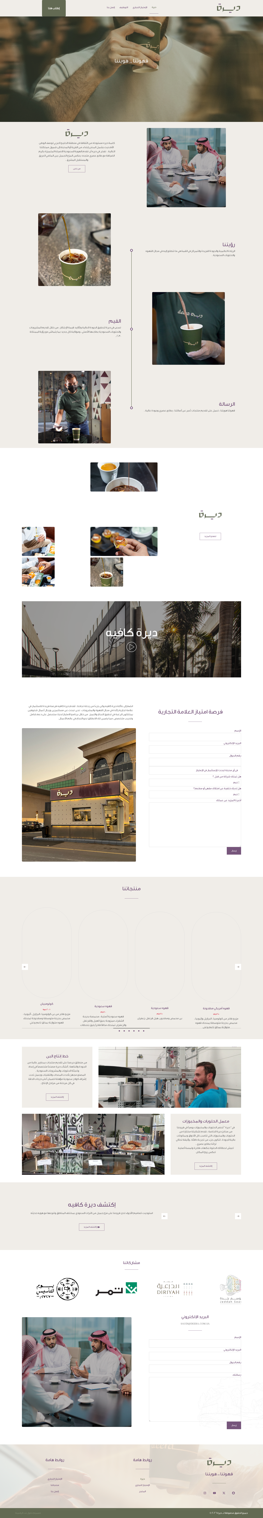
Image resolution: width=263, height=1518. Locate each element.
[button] (54, 8)
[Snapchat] (233, 1489)
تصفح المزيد (210, 536)
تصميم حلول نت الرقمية (28, 1508)
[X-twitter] (224, 1489)
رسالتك (237, 1370)
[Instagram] (205, 1489)
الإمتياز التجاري (140, 7)
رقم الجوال (235, 755)
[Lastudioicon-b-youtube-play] (214, 1489)
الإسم (237, 730)
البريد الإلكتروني (232, 743)
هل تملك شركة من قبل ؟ (227, 776)
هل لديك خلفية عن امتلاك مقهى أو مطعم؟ (217, 788)
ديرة (154, 7)
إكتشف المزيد (57, 1093)
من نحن (77, 168)
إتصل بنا (111, 7)
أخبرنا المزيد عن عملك (228, 800)
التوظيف (123, 7)
